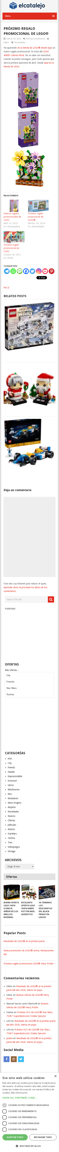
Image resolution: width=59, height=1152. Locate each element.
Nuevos (11, 816)
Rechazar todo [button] (43, 1137)
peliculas (12, 825)
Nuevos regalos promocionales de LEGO (12, 216)
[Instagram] (39, 271)
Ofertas (11, 820)
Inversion (12, 780)
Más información (19, 1092)
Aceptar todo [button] (15, 1137)
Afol (10, 758)
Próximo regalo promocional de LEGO (11, 248)
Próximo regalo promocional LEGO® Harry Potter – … (29, 965)
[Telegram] (7, 271)
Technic (10, 694)
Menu (8, 16)
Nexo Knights (14, 802)
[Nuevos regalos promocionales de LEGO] (14, 206)
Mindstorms (14, 789)
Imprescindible (15, 776)
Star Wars (11, 688)
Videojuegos (14, 847)
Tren (10, 842)
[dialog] (29, 1112)
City (8, 675)
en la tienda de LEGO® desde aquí (34, 47)
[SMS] (19, 271)
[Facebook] (26, 271)
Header (11, 772)
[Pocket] (45, 271)
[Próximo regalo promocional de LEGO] (14, 237)
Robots (11, 829)
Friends (10, 681)
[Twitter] (32, 271)
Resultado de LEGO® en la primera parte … (26, 941)
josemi (9, 1038)
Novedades (20, 42)
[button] (29, 1098)
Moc (10, 794)
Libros (11, 785)
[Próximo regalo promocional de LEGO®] (38, 206)
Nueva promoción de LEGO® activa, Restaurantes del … (29, 952)
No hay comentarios (35, 38)
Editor (6, 42)
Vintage (11, 851)
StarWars (12, 833)
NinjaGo (12, 807)
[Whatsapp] (13, 271)
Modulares (13, 798)
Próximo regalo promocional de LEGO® (35, 216)
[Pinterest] (51, 271)
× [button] (55, 1076)
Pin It (6, 287)
